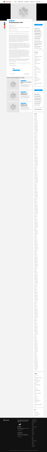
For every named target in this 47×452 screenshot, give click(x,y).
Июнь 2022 (35, 185)
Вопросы (35, 383)
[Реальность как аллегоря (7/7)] (13, 84)
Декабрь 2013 (36, 295)
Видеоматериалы (36, 60)
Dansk (32, 442)
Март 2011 (35, 341)
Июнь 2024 (35, 151)
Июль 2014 (35, 285)
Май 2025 (35, 136)
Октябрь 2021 (36, 195)
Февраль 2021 (36, 205)
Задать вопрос (38, 1)
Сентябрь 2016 (36, 248)
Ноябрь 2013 (35, 296)
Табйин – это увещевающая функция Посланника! (38, 46)
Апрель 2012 (35, 323)
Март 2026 (35, 122)
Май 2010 (35, 355)
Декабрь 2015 (36, 261)
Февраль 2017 (36, 241)
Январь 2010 (35, 361)
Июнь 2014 (35, 286)
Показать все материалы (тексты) (16, 70)
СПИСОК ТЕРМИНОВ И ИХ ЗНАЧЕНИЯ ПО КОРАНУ (37, 38)
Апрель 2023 (35, 171)
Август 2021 (35, 198)
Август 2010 (35, 351)
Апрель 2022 (35, 188)
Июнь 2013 (35, 303)
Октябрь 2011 (36, 331)
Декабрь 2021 (36, 192)
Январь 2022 (35, 191)
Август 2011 (35, 334)
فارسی (32, 435)
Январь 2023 (35, 175)
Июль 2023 (35, 167)
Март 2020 (35, 216)
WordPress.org (36, 415)
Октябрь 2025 (36, 129)
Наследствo (35, 74)
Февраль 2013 (36, 309)
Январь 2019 (35, 223)
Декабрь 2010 (36, 345)
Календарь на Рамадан (37, 390)
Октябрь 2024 (36, 146)
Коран (35, 70)
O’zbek (33, 432)
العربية (32, 425)
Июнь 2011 (35, 337)
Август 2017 (35, 234)
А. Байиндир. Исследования (38, 56)
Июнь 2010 (35, 354)
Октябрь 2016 (36, 247)
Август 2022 (35, 182)
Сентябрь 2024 (36, 147)
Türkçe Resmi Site (34, 419)
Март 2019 (35, 220)
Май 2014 (35, 288)
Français (33, 428)
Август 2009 (35, 368)
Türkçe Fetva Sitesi (34, 421)
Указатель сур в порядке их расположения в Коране (38, 36)
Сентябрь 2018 (36, 226)
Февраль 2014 (36, 292)
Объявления (36, 77)
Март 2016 (35, 257)
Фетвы (35, 84)
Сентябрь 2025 (36, 130)
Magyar (33, 443)
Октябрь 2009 (36, 365)
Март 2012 (35, 324)
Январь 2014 (35, 293)
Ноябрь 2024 (35, 144)
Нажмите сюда (20, 430)
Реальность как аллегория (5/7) (24, 105)
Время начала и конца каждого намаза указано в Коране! (38, 41)
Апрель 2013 (35, 306)
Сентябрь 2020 (36, 212)
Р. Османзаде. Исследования (38, 83)
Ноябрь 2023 (35, 161)
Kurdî (32, 439)
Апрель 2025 (35, 137)
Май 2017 (35, 237)
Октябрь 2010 (36, 348)
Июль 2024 (35, 150)
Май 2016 (35, 254)
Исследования (26, 1)
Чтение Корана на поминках (38, 48)
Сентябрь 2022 (36, 181)
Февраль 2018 (36, 230)
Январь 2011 (35, 344)
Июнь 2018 (35, 227)
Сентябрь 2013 (36, 299)
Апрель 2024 (35, 154)
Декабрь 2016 (36, 244)
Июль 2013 (35, 302)
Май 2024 (35, 153)
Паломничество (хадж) (37, 400)
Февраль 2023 (36, 174)
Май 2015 (35, 271)
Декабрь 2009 (36, 362)
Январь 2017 (35, 243)
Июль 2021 (35, 199)
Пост (35, 81)
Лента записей (36, 412)
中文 (32, 436)
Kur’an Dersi (33, 422)
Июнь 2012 (35, 320)
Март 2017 (35, 240)
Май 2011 (35, 338)
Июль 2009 (35, 369)
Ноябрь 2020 (35, 209)
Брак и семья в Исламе (37, 59)
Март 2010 (35, 358)
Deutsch (33, 429)
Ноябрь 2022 (35, 178)
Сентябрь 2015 (36, 265)
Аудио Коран (32, 1)
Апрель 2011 (35, 340)
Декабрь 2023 (36, 160)
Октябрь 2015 (36, 264)
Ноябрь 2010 (35, 347)
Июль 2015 (35, 268)
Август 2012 (35, 317)
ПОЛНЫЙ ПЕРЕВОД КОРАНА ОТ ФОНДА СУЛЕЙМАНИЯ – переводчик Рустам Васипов (38, 34)
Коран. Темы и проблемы (23, 80)
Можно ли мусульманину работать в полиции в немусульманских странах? (38, 31)
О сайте (15, 1)
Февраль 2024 (36, 157)
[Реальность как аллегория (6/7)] (13, 95)
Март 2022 (35, 189)
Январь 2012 (35, 327)
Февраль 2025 (36, 140)
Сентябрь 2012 (36, 316)
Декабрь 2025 (36, 126)
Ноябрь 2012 (35, 313)
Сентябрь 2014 (36, 282)
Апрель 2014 (35, 289)
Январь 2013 (35, 310)
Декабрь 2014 (36, 278)
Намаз (35, 73)
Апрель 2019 (35, 219)
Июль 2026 (35, 116)
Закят (35, 386)
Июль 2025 (35, 133)
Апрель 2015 (35, 272)
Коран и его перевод (37, 105)
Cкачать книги (36, 53)
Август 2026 (35, 115)
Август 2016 (35, 250)
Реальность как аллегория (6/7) (24, 94)
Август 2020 (35, 213)
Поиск (38, 24)
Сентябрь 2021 (36, 196)
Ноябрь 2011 (35, 330)
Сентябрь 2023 (36, 164)
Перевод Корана (20, 1)
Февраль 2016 (36, 258)
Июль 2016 (35, 251)
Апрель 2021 (35, 202)
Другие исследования (37, 63)
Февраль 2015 (36, 275)
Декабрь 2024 (36, 143)
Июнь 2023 (35, 168)
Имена (35, 66)
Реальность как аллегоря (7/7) (26, 83)
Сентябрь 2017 (36, 233)
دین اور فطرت (33, 446)
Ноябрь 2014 (35, 279)
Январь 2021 (35, 206)
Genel (35, 376)
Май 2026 (35, 119)
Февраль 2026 (36, 123)
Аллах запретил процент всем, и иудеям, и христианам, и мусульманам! (38, 44)
